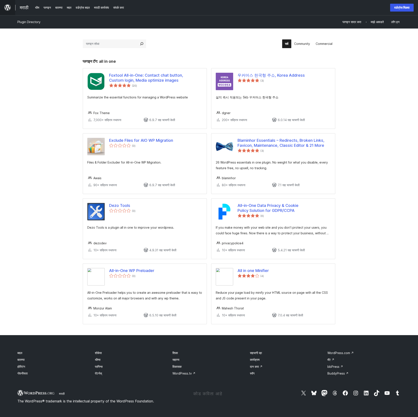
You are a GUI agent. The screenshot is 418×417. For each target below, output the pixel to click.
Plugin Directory (28, 22)
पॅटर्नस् (98, 373)
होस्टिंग (21, 366)
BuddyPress (338, 373)
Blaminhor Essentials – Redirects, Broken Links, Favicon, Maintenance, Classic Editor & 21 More (281, 143)
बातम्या (21, 359)
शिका (175, 353)
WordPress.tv (184, 373)
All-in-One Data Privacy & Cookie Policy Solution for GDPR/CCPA (268, 208)
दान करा (256, 366)
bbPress (335, 366)
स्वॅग (252, 373)
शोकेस (98, 353)
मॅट (330, 359)
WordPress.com (340, 353)
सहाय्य (175, 359)
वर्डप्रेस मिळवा (402, 7)
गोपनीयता (22, 373)
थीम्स (97, 359)
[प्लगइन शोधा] (141, 43)
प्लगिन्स (99, 366)
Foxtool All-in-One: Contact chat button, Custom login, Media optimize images (146, 78)
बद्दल (19, 353)
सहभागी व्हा (256, 353)
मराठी (62, 393)
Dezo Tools (119, 205)
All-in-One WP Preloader (131, 270)
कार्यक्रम (255, 359)
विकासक (177, 366)
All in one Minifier (253, 270)
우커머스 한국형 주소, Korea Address (271, 75)
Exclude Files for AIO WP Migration (141, 140)
